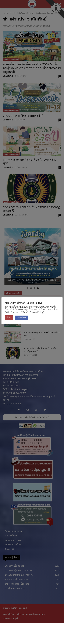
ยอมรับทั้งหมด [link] (21, 318)
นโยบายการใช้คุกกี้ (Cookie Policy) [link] (27, 312)
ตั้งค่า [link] (9, 317)
